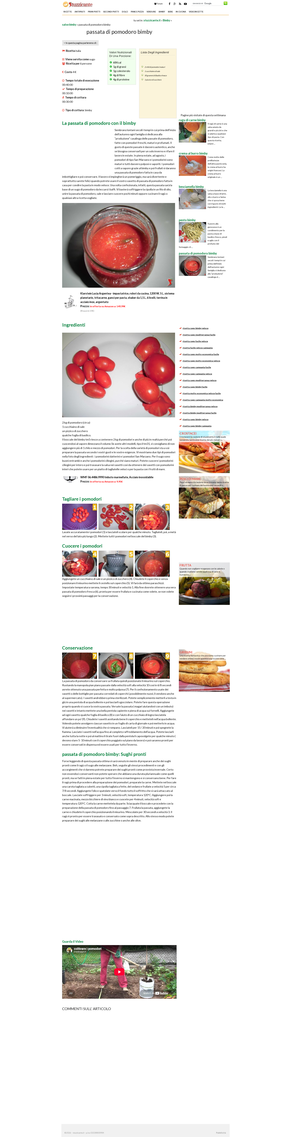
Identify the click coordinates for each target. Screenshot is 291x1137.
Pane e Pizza (137, 11)
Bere (170, 11)
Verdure (151, 11)
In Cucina (181, 11)
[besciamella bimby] (193, 199)
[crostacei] (204, 451)
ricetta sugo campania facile (197, 367)
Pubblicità (221, 1133)
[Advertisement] (97, 20)
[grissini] (204, 670)
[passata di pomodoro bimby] (193, 265)
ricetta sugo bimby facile (195, 387)
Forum (159, 3)
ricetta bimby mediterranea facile (199, 413)
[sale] (79, 563)
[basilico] (116, 665)
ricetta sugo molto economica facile (201, 354)
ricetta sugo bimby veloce (195, 328)
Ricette (68, 11)
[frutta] (204, 583)
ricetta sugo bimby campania (197, 426)
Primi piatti (94, 11)
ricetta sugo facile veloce (195, 341)
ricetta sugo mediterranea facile (199, 334)
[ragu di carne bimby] (193, 132)
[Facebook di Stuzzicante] (169, 4)
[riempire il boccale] (152, 516)
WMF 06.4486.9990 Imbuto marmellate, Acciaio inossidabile (116, 477)
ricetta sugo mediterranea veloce (199, 380)
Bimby (162, 11)
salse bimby (69, 24)
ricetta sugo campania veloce (197, 373)
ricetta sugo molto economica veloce (201, 360)
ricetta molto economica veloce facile (202, 393)
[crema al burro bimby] (193, 165)
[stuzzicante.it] (78, 4)
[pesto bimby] (193, 232)
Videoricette (196, 11)
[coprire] (116, 563)
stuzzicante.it (152, 20)
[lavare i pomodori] (79, 516)
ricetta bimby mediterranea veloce (200, 406)
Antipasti (80, 11)
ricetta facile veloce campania (198, 347)
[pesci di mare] (204, 497)
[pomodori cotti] (152, 563)
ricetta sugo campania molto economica (203, 400)
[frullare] (79, 665)
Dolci (125, 11)
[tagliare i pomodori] (116, 516)
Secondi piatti (111, 11)
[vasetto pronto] (152, 665)
